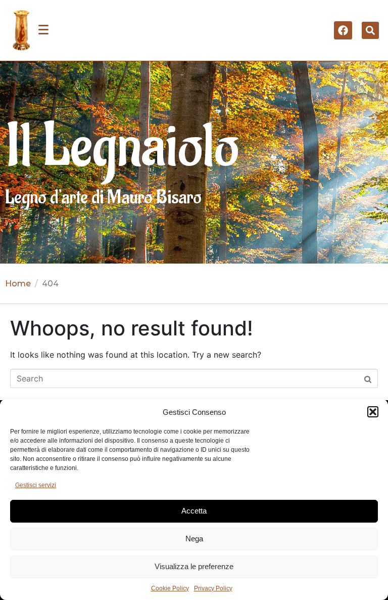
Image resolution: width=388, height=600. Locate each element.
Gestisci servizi (35, 485)
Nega (194, 538)
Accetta (194, 510)
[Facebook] (343, 30)
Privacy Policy (213, 588)
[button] (373, 412)
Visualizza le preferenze (194, 566)
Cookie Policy (170, 588)
